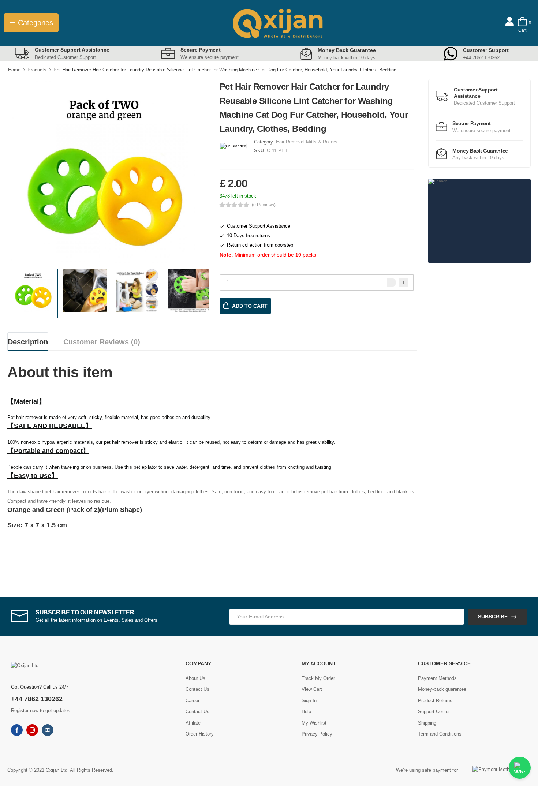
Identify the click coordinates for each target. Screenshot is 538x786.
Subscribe (493, 617)
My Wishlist (314, 723)
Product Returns (435, 700)
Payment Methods (437, 678)
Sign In (309, 700)
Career (192, 700)
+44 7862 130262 (37, 699)
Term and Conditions (440, 734)
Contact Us (197, 689)
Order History (200, 734)
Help (306, 711)
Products (36, 69)
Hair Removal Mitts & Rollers (306, 142)
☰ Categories (31, 23)
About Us (195, 678)
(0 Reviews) (264, 205)
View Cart (312, 689)
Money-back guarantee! (443, 689)
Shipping (427, 723)
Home (14, 69)
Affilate (193, 723)
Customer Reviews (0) (101, 342)
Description (28, 342)
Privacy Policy (317, 734)
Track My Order (318, 678)
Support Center (434, 711)
